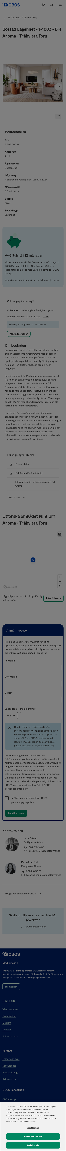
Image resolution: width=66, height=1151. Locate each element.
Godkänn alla (33, 1145)
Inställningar (33, 1127)
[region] (33, 1126)
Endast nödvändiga (33, 1136)
